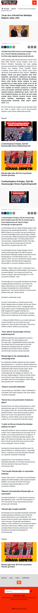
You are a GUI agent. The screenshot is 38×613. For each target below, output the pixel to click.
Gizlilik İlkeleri (25, 578)
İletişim (17, 578)
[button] (29, 47)
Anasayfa (6, 8)
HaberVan (4, 578)
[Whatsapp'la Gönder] (11, 47)
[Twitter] (5, 47)
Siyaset (13, 8)
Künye (11, 578)
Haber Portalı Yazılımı (20, 609)
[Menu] (34, 2)
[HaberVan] (9, 2)
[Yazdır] (14, 47)
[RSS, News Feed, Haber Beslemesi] (19, 582)
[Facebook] (2, 47)
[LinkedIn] (8, 47)
